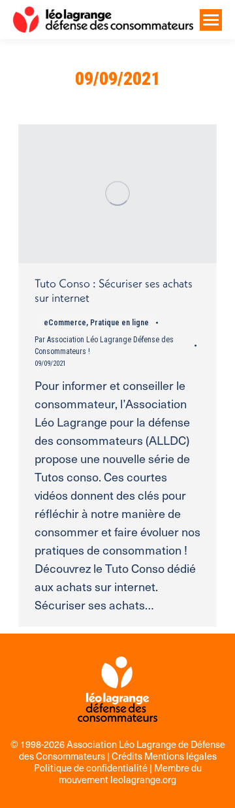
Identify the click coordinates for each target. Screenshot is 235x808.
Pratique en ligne (119, 322)
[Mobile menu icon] (211, 20)
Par (104, 345)
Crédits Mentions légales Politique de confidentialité (125, 762)
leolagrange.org (143, 779)
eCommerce (65, 322)
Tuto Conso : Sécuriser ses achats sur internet (114, 290)
